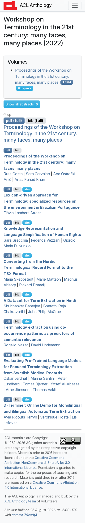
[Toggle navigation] (74, 5)
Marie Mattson (48, 279)
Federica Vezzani (45, 240)
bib (17, 150)
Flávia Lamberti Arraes (23, 212)
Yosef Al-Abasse (65, 384)
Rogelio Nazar (16, 345)
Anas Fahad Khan (29, 179)
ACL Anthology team (20, 501)
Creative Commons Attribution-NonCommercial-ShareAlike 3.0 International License (37, 463)
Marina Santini (42, 378)
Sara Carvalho (38, 173)
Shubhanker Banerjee (22, 306)
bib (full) (35, 120)
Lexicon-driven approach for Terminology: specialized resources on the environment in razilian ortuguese (42, 201)
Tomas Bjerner (35, 384)
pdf (7, 150)
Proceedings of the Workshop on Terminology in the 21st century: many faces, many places (43, 76)
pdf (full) (14, 120)
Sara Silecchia (16, 240)
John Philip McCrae (44, 311)
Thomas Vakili (44, 389)
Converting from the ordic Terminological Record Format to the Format (38, 267)
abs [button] (27, 189)
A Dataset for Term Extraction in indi (40, 300)
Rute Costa (13, 173)
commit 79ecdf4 (24, 515)
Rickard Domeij (32, 285)
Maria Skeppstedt (18, 279)
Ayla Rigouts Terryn (20, 417)
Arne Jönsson (18, 389)
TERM (66, 82)
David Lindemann (45, 345)
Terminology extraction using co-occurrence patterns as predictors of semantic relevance (39, 333)
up (8, 115)
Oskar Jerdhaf (15, 378)
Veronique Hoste (54, 417)
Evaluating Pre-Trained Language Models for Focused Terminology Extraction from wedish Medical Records (42, 366)
